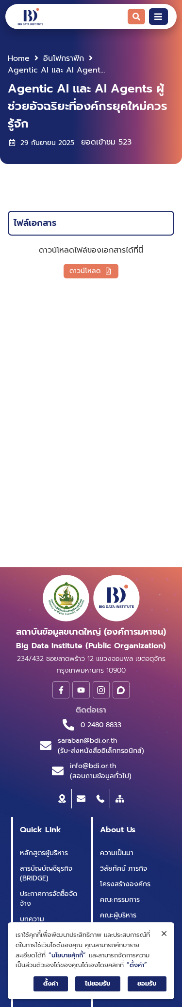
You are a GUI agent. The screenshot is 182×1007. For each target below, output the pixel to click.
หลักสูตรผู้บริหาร (44, 853)
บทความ (32, 919)
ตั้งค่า (50, 983)
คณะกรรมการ (120, 900)
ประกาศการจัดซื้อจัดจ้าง (48, 899)
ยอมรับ (147, 983)
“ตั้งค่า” (137, 965)
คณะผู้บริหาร (118, 915)
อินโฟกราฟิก (63, 58)
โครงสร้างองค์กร (125, 884)
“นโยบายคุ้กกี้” (67, 955)
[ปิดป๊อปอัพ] (164, 934)
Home (19, 58)
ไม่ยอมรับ (98, 983)
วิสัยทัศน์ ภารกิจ (123, 868)
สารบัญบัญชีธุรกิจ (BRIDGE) (46, 873)
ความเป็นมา (116, 853)
